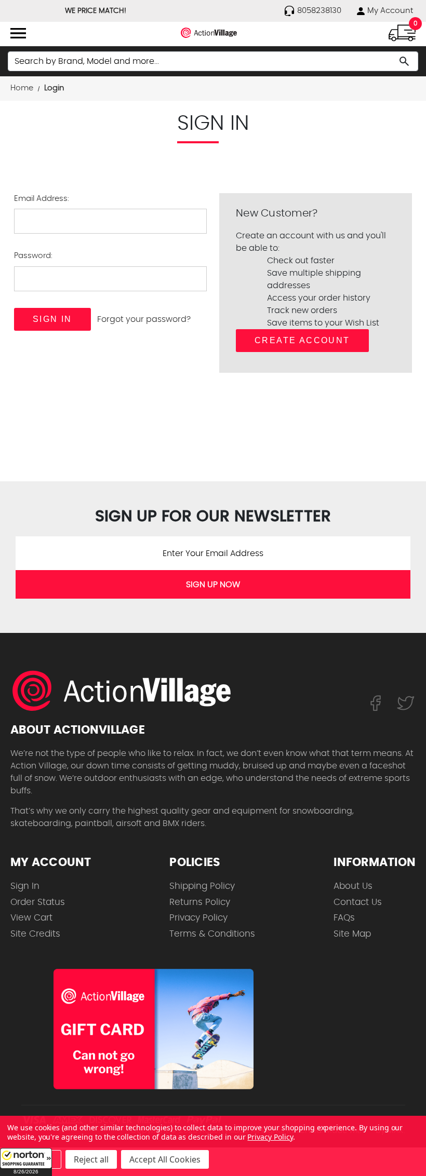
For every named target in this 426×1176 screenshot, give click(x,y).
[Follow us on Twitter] (406, 702)
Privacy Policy (198, 917)
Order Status (37, 902)
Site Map (352, 933)
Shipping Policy (202, 886)
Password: (33, 256)
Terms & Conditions (212, 933)
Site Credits (35, 933)
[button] (26, 1162)
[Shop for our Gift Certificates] (154, 1029)
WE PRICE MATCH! (95, 11)
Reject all (91, 1159)
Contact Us (358, 902)
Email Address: (41, 198)
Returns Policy (199, 902)
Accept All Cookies (165, 1159)
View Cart (31, 917)
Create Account (302, 340)
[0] (402, 32)
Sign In (24, 886)
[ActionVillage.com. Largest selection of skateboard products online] (127, 690)
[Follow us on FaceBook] (375, 702)
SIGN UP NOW (213, 584)
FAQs (344, 917)
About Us (353, 886)
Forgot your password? (144, 319)
